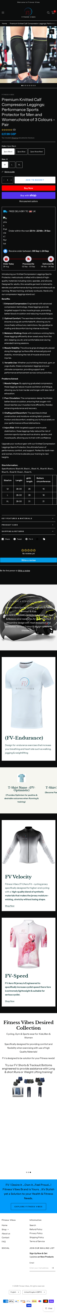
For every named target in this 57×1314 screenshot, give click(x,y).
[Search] (48, 13)
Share (7, 539)
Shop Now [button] (9, 906)
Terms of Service (37, 1241)
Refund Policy (36, 1229)
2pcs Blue (21, 152)
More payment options (28, 201)
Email (32, 1263)
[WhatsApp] (38, 539)
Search (33, 1225)
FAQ (4, 1241)
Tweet (19, 539)
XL (19, 165)
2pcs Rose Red (36, 152)
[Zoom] (51, 31)
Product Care (10, 525)
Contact (5, 1237)
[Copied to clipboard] (44, 539)
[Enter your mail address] (52, 1267)
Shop (4, 1229)
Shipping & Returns (13, 531)
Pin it (31, 539)
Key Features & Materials (17, 518)
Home (4, 23)
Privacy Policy (36, 1233)
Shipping (15, 138)
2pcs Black (8, 152)
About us (6, 1233)
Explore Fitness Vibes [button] (29, 1207)
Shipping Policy (37, 1237)
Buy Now (28, 188)
